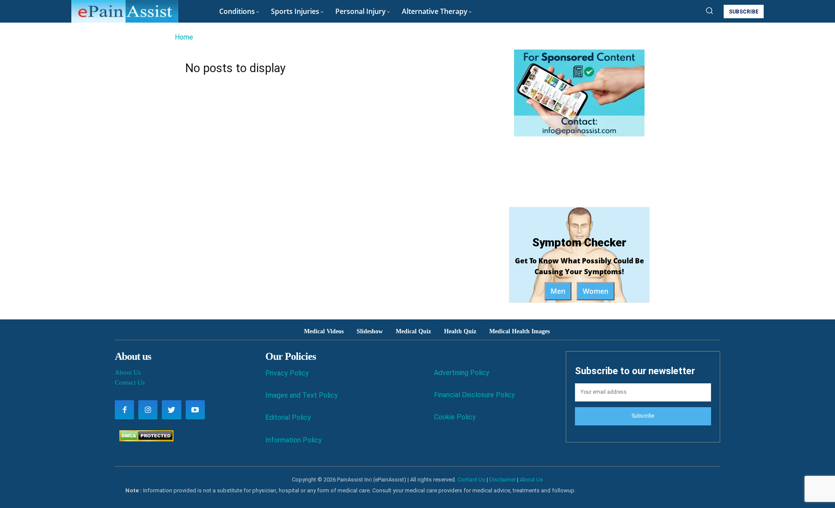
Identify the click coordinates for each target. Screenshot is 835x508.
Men (558, 291)
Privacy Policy (287, 373)
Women (595, 291)
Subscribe (642, 416)
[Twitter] (171, 409)
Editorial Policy (288, 417)
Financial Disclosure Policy (474, 395)
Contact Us (130, 382)
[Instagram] (147, 409)
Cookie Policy (455, 417)
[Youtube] (195, 409)
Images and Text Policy (301, 395)
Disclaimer (502, 479)
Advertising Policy (461, 373)
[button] (709, 10)
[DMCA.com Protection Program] (144, 439)
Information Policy (293, 440)
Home (184, 37)
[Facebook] (124, 409)
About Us (128, 372)
